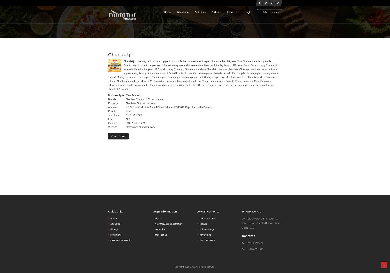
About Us (115, 223)
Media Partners (207, 218)
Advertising (183, 12)
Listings (114, 229)
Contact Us (161, 234)
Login (248, 12)
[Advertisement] (195, 163)
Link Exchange (207, 229)
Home (167, 12)
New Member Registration (168, 223)
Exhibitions (200, 12)
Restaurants (233, 12)
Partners (216, 12)
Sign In (158, 218)
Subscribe (160, 229)
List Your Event (207, 240)
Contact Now (118, 136)
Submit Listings (271, 12)
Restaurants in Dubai (121, 240)
